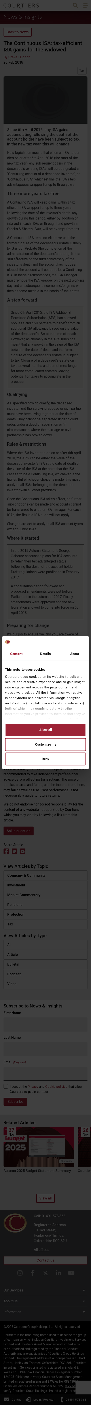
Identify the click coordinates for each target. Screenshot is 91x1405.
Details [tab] (45, 654)
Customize (43, 745)
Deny (45, 759)
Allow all (45, 730)
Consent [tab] (16, 654)
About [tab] (74, 654)
